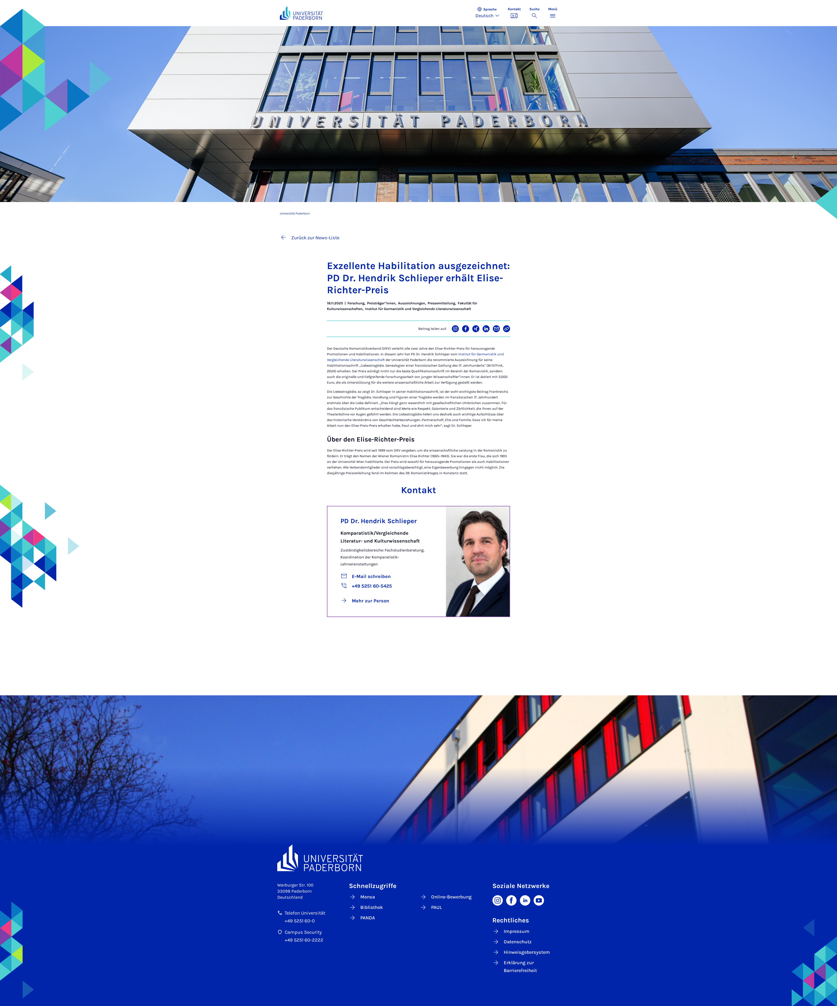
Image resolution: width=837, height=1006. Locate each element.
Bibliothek (371, 907)
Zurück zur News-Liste (315, 238)
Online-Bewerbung (451, 897)
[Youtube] (539, 900)
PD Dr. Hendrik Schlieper (378, 521)
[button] (489, 13)
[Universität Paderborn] (418, 857)
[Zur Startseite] (301, 13)
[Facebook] (511, 900)
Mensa (367, 897)
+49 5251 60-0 (300, 921)
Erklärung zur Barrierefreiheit (520, 966)
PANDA (367, 918)
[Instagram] (497, 900)
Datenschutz (518, 942)
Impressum (516, 931)
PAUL (436, 907)
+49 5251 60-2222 (304, 940)
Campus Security (303, 932)
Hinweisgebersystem (527, 952)
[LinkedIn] (525, 900)
